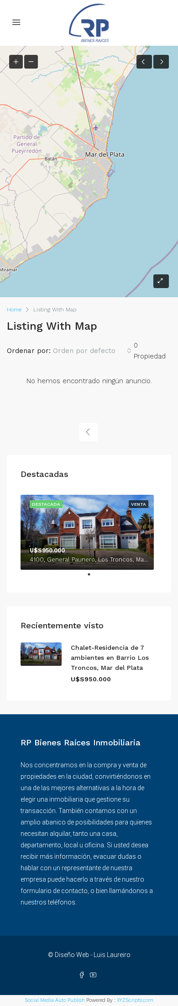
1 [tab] (93, 578)
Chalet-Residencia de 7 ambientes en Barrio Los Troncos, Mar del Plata (110, 657)
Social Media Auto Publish (55, 1000)
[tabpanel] (89, 530)
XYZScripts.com (135, 1000)
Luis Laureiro (112, 954)
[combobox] (92, 350)
